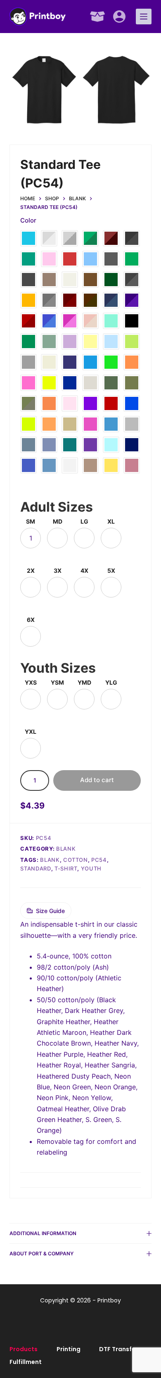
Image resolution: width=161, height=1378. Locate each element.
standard (35, 868)
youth (91, 868)
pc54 (99, 859)
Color (28, 220)
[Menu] (144, 16)
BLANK (49, 859)
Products (23, 1349)
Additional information (42, 1233)
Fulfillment (25, 1362)
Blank (66, 848)
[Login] (119, 16)
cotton (75, 859)
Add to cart (97, 780)
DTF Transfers (120, 1349)
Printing (68, 1349)
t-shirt (66, 868)
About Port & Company (41, 1253)
